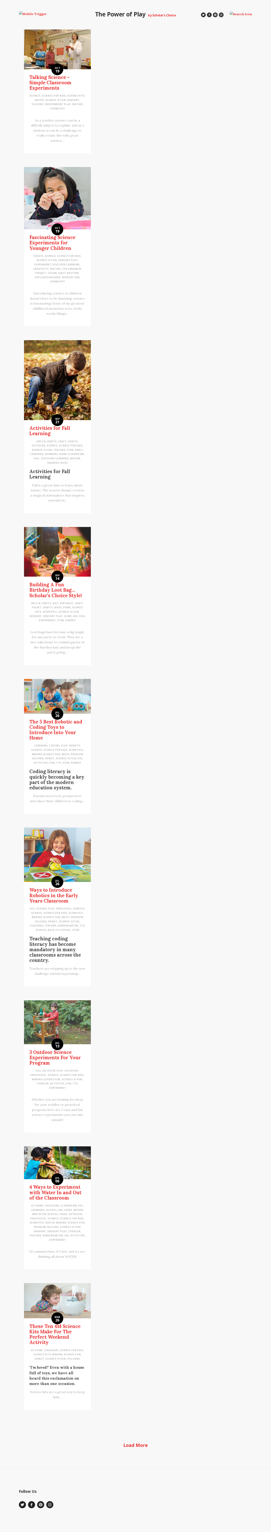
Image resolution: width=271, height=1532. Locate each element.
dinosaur (51, 1350)
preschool (64, 908)
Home (68, 1210)
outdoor (38, 445)
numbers (51, 454)
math (65, 754)
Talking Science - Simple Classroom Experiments (50, 82)
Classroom (69, 1205)
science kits (76, 95)
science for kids (54, 95)
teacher (37, 104)
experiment (42, 264)
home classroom (71, 454)
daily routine (68, 273)
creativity (41, 269)
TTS (58, 762)
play (64, 745)
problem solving (46, 1227)
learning (41, 745)
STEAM (52, 273)
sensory (73, 100)
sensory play (68, 260)
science (35, 95)
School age (54, 1210)
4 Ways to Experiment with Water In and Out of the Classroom (55, 1192)
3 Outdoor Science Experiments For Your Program (55, 1057)
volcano (73, 1358)
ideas (58, 607)
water (39, 100)
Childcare (52, 1205)
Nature (77, 104)
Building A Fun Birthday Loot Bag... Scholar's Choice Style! (55, 590)
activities (41, 762)
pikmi (67, 607)
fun (82, 616)
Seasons (53, 462)
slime (68, 616)
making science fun (46, 754)
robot (50, 758)
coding (54, 745)
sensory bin (71, 277)
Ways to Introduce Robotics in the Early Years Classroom (53, 895)
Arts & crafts (47, 441)
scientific (50, 611)
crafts (73, 441)
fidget (36, 607)
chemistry (57, 108)
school (41, 930)
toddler (42, 1083)
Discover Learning (66, 264)
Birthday (66, 603)
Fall (37, 458)
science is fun (55, 100)
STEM (70, 450)
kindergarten (68, 925)
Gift (56, 603)
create (38, 256)
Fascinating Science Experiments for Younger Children (52, 242)
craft (62, 441)
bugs (64, 462)
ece (32, 908)
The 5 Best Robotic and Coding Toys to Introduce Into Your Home (55, 730)
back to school (59, 930)
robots (74, 745)
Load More (135, 1445)
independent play (57, 104)
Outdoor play (52, 1070)
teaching (36, 925)
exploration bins (48, 277)
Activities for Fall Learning (49, 431)
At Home (37, 1205)
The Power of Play (120, 14)
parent (70, 620)
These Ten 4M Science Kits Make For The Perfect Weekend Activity (55, 1334)
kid (75, 616)
